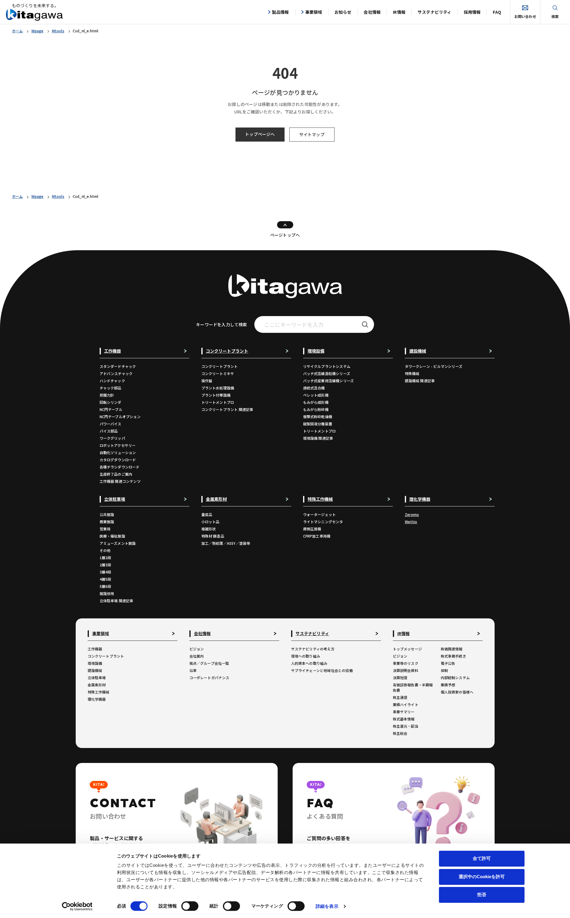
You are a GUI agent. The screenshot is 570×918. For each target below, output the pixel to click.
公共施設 (107, 514)
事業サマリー (404, 711)
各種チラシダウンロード (120, 466)
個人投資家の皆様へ (457, 691)
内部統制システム (455, 677)
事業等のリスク (405, 663)
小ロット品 (210, 521)
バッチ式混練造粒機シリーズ (326, 373)
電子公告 (448, 663)
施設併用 (107, 593)
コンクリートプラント (219, 366)
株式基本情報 (404, 718)
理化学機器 (97, 699)
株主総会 (400, 733)
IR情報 (399, 12)
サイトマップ (312, 134)
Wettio (411, 521)
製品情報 (280, 12)
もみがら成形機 (316, 402)
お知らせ (343, 12)
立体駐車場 (97, 677)
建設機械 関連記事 (420, 380)
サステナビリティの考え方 (313, 648)
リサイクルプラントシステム (327, 366)
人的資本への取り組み (309, 663)
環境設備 (95, 663)
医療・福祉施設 (112, 535)
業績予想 (448, 684)
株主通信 (400, 697)
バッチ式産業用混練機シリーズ (328, 380)
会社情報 (372, 12)
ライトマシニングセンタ (323, 521)
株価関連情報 (452, 648)
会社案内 (196, 655)
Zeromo (412, 514)
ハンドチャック (112, 380)
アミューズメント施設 (118, 543)
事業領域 (313, 12)
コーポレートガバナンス (209, 677)
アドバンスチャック (116, 373)
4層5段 (105, 579)
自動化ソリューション (118, 452)
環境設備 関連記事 (318, 438)
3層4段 (105, 571)
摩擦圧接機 (312, 528)
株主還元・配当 (405, 726)
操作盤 (206, 380)
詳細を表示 (327, 906)
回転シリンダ (110, 402)
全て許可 (482, 858)
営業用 (105, 528)
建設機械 (95, 670)
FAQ (497, 12)
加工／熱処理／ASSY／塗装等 (225, 543)
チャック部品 (110, 387)
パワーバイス (110, 423)
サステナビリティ (435, 12)
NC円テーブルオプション (120, 416)
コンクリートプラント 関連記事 (227, 409)
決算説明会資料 (405, 670)
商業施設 (107, 521)
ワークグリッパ (112, 438)
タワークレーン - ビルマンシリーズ (434, 366)
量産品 (206, 514)
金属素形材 (97, 684)
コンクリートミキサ (217, 373)
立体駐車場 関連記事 (116, 600)
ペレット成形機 (316, 394)
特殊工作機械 (99, 691)
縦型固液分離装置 (317, 423)
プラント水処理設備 (217, 387)
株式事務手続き (453, 655)
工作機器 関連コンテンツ (120, 481)
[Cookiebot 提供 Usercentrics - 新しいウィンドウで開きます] (77, 906)
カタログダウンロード (118, 459)
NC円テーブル (111, 409)
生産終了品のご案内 (116, 474)
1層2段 (105, 557)
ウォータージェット (319, 514)
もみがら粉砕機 (316, 409)
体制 (444, 670)
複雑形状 (208, 528)
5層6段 (105, 586)
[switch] (189, 906)
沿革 (193, 670)
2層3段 (105, 564)
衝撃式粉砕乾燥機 (317, 416)
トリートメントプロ (217, 402)
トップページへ (260, 134)
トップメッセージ (407, 648)
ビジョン (196, 648)
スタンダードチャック (118, 366)
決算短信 (400, 677)
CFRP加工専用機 (317, 535)
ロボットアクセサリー (118, 445)
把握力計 (107, 394)
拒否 (481, 894)
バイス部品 (109, 430)
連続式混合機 (314, 387)
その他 (105, 550)
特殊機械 (412, 373)
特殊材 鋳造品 (212, 535)
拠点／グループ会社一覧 (209, 663)
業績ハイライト (405, 704)
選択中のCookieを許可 (482, 876)
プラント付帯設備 (216, 394)
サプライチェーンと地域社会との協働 (322, 670)
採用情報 (472, 12)
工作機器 (95, 648)
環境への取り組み (305, 655)
